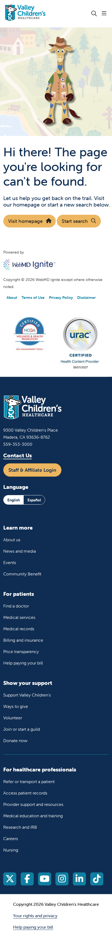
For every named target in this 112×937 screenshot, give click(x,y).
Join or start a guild (21, 729)
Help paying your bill (23, 663)
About (12, 297)
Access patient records (25, 793)
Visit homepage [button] (25, 221)
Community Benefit (22, 574)
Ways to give (15, 706)
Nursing (10, 850)
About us (11, 539)
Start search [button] (75, 221)
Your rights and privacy (35, 915)
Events (9, 562)
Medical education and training (33, 815)
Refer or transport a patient (29, 781)
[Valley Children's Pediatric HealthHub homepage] (38, 13)
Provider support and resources (33, 804)
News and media (19, 551)
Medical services (19, 617)
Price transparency (21, 651)
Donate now (15, 740)
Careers (10, 838)
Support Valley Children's (27, 695)
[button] (105, 13)
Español (34, 500)
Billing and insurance (23, 640)
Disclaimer (86, 297)
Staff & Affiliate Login (32, 470)
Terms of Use (33, 297)
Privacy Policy (61, 297)
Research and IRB (20, 827)
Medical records (18, 628)
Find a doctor (16, 606)
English (13, 500)
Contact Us (17, 455)
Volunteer (12, 717)
